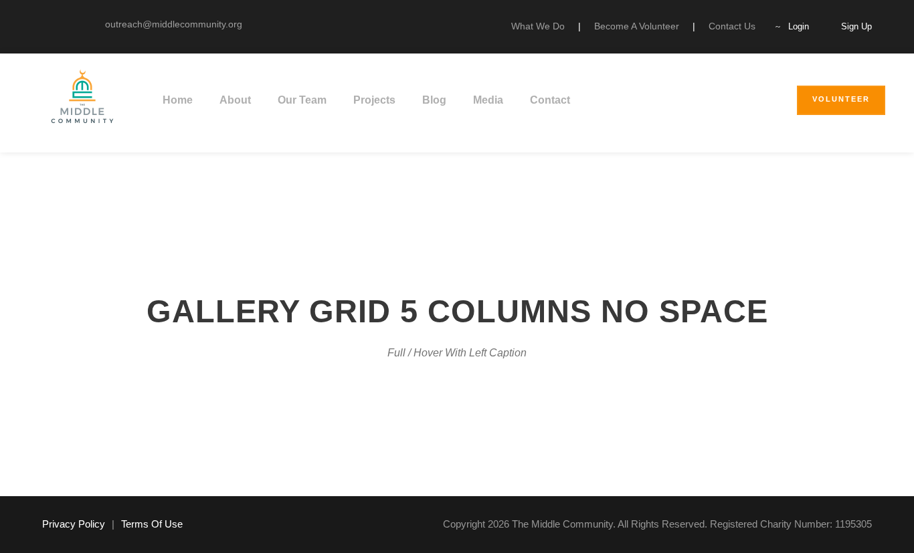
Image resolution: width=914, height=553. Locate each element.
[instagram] (66, 24)
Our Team (302, 100)
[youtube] (46, 24)
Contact (550, 100)
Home (178, 100)
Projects (374, 100)
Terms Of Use (152, 524)
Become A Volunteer (636, 26)
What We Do (538, 26)
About (235, 100)
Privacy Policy (73, 524)
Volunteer (841, 99)
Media (488, 100)
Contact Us (732, 26)
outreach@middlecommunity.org (173, 24)
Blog (434, 100)
